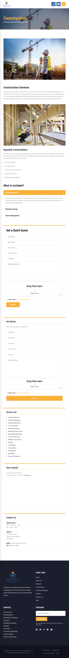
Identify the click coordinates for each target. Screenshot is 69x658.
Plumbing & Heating (10, 623)
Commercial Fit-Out (14, 437)
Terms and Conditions (23, 299)
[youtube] (51, 629)
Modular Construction (14, 439)
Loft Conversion (13, 426)
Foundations (12, 451)
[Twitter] (40, 629)
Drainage (6, 626)
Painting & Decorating (10, 617)
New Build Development (15, 434)
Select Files (34, 293)
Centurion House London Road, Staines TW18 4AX (13, 536)
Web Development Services (22, 652)
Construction (8, 612)
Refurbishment (8, 615)
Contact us (27, 475)
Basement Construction (15, 431)
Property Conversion (14, 456)
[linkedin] (47, 629)
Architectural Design (10, 637)
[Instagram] (44, 629)
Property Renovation (14, 423)
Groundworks (12, 448)
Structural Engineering (11, 631)
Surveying (7, 628)
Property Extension (14, 417)
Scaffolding (11, 445)
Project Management (14, 420)
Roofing (10, 442)
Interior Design (8, 634)
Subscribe (41, 619)
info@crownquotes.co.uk (19, 543)
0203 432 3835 (14, 545)
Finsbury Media (11, 652)
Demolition (11, 453)
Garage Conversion (14, 428)
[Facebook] (36, 629)
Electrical (6, 620)
